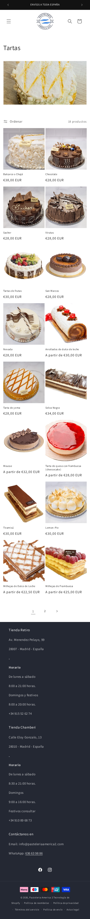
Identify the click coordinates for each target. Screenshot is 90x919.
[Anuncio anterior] (8, 5)
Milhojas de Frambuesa (59, 586)
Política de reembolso (36, 902)
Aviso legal (73, 909)
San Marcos (52, 290)
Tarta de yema (11, 407)
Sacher (7, 232)
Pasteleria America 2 (41, 897)
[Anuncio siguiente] (82, 5)
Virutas (49, 232)
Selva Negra (52, 407)
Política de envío (52, 909)
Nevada (8, 349)
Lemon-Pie (52, 527)
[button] (9, 21)
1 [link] (33, 611)
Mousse (7, 466)
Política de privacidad (66, 902)
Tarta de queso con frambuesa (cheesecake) (63, 467)
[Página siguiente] (57, 611)
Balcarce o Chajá (13, 174)
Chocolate (51, 174)
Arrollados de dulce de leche (62, 349)
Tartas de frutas (12, 290)
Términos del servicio (27, 909)
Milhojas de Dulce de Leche (19, 586)
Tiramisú (8, 527)
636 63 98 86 (34, 853)
